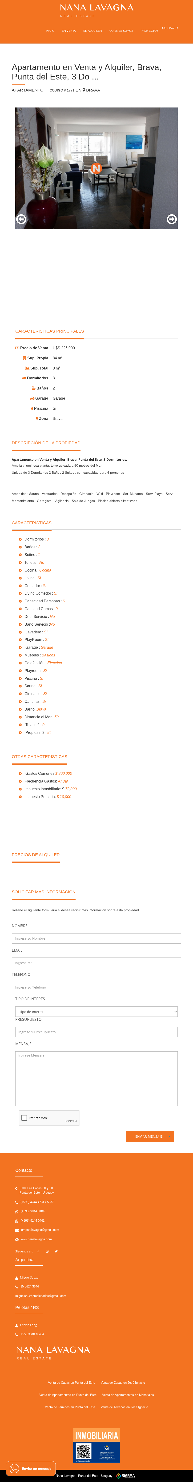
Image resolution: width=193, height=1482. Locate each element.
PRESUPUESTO (28, 1019)
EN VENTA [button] (69, 30)
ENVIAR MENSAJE (149, 1136)
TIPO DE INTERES (30, 998)
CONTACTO (170, 28)
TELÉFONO (21, 974)
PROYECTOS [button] (149, 30)
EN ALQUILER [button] (92, 30)
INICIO (50, 30)
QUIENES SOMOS (121, 30)
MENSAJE (23, 1043)
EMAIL (17, 950)
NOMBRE (20, 925)
